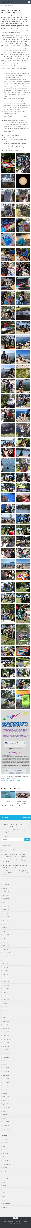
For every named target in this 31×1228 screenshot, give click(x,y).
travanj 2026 (6, 895)
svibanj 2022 (6, 1064)
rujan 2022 (5, 1050)
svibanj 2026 (6, 892)
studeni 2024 (6, 956)
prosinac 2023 (6, 996)
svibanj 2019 (6, 1118)
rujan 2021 (5, 1093)
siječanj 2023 (6, 1035)
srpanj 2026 (6, 884)
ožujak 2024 (6, 985)
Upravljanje (5, 1207)
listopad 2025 (6, 917)
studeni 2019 (6, 1111)
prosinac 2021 (6, 1082)
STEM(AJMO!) (6, 1193)
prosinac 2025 (6, 910)
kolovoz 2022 (6, 1053)
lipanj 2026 (5, 888)
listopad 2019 (6, 1115)
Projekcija (5, 1171)
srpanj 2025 (6, 928)
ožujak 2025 (6, 942)
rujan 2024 (5, 964)
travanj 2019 (6, 1122)
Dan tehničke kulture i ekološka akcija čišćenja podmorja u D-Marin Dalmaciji (21, 802)
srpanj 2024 (6, 971)
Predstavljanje (6, 1164)
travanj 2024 (6, 981)
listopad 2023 (6, 1003)
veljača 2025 (6, 946)
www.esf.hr (17, 780)
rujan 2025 (5, 920)
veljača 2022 (6, 1075)
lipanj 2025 (5, 931)
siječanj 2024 (6, 992)
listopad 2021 (6, 1089)
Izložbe (4, 1146)
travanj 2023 (6, 1025)
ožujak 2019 (6, 1125)
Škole (4, 1189)
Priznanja (5, 1168)
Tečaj (4, 1196)
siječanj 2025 (6, 949)
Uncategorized (6, 1204)
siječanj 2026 (6, 906)
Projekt (4, 1175)
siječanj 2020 (6, 1104)
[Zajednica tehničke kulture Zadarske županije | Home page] (12, 2)
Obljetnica (5, 1157)
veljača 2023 (6, 1032)
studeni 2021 (6, 1086)
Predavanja (5, 1160)
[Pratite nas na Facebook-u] (24, 818)
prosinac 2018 (6, 1129)
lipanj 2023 (5, 1017)
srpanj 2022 (6, 1057)
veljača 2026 (6, 902)
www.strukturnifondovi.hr (7, 780)
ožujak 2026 (6, 899)
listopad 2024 (6, 960)
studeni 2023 (6, 999)
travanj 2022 (6, 1068)
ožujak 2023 (6, 1028)
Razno (4, 1186)
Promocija (10, 6)
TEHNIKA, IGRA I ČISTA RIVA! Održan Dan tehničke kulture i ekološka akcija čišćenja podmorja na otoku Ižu (7, 803)
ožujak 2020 (6, 1100)
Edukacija (5, 1139)
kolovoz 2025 (6, 924)
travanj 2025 (6, 938)
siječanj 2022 (6, 1079)
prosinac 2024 (6, 953)
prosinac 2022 (6, 1039)
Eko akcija (4, 6)
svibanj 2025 (6, 935)
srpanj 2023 (6, 1014)
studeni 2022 (6, 1043)
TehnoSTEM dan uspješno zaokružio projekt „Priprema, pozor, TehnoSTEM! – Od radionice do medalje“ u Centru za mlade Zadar (15, 873)
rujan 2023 (5, 1007)
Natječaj (5, 1150)
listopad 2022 (6, 1046)
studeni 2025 (6, 913)
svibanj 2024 (6, 978)
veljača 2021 (6, 1097)
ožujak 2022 (6, 1071)
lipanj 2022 (5, 1061)
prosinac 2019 (6, 1107)
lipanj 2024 (5, 974)
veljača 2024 (6, 989)
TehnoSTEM (6, 1200)
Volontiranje (6, 1211)
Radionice (5, 1182)
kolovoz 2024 (6, 967)
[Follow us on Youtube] (29, 818)
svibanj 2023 (6, 1021)
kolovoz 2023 (6, 1010)
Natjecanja (5, 1153)
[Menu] (29, 2)
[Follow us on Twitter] (26, 818)
